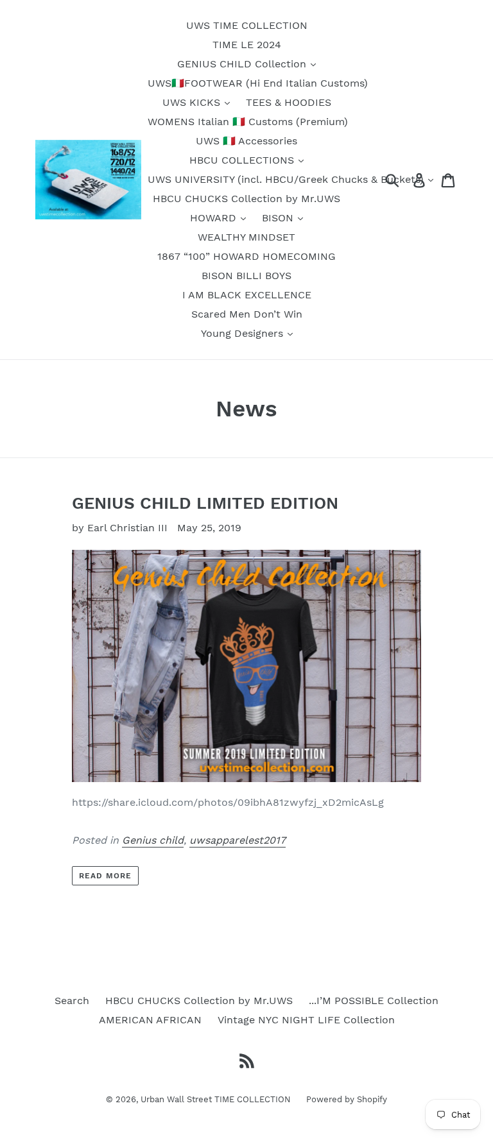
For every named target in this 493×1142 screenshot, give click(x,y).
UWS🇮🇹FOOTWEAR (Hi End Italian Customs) (258, 83)
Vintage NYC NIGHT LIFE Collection (306, 1020)
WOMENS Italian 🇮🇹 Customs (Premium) (248, 121)
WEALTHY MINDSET (246, 237)
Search (72, 1000)
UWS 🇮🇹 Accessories (246, 141)
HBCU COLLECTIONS (243, 160)
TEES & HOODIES (288, 102)
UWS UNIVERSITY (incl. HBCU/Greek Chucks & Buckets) (287, 179)
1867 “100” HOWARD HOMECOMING (246, 256)
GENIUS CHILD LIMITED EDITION (205, 503)
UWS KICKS (192, 102)
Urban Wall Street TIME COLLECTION (217, 1099)
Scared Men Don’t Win (246, 314)
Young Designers (243, 333)
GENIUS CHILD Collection (243, 64)
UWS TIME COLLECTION (246, 25)
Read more (105, 875)
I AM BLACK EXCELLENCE (246, 295)
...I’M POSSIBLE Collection (373, 1000)
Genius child (153, 840)
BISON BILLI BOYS (246, 275)
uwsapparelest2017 (237, 840)
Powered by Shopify (346, 1099)
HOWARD (214, 218)
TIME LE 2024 (246, 44)
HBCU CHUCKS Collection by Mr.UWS (246, 198)
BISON (279, 218)
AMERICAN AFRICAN (150, 1020)
